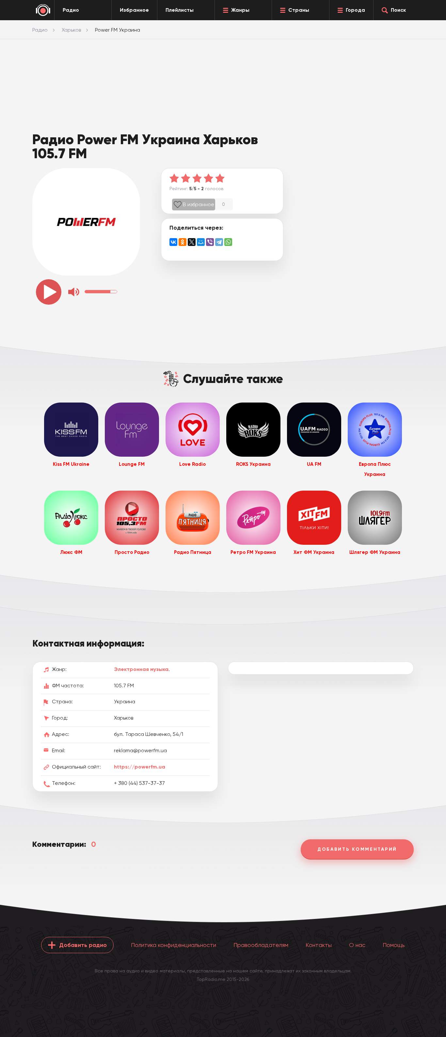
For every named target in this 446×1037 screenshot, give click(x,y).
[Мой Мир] (201, 242)
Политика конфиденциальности (173, 944)
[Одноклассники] (182, 242)
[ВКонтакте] (173, 242)
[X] (192, 242)
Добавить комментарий (357, 849)
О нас (357, 944)
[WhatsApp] (228, 242)
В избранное (198, 204)
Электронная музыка (141, 669)
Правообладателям (260, 944)
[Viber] (210, 242)
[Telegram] (219, 242)
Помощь (394, 944)
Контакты (319, 944)
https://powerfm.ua (139, 767)
